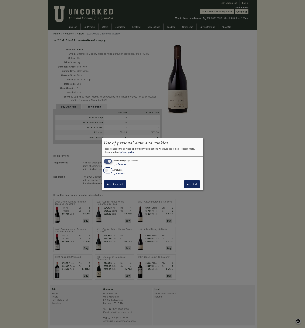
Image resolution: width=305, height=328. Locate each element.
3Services (119, 164)
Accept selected (115, 184)
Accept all (192, 184)
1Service (119, 173)
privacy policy (127, 152)
